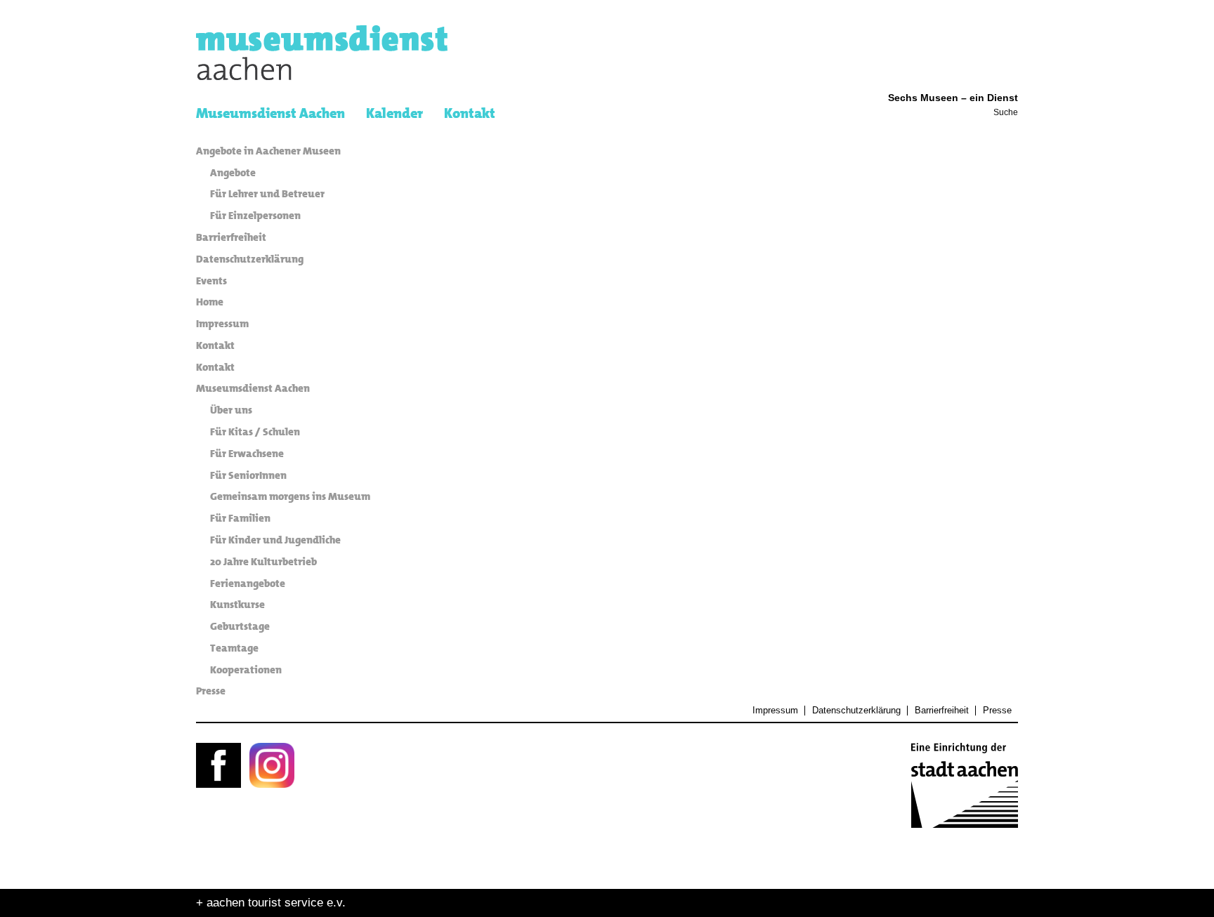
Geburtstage (240, 626)
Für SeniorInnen (248, 475)
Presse (211, 691)
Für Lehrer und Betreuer (267, 194)
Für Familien (240, 518)
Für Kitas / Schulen (255, 432)
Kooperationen (246, 670)
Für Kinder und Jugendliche (275, 540)
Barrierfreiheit (231, 237)
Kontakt (215, 345)
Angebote (233, 173)
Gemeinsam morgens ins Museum (290, 496)
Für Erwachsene (247, 454)
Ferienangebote (247, 583)
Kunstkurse (237, 605)
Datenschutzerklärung (250, 259)
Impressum (222, 324)
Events (211, 281)
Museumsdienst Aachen (253, 388)
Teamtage (234, 648)
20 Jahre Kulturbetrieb (263, 562)
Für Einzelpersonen (255, 216)
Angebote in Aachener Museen (268, 151)
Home (209, 302)
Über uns (231, 410)
